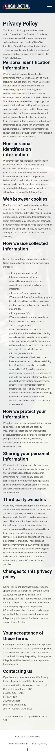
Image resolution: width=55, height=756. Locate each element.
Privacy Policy (39, 743)
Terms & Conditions (18, 743)
